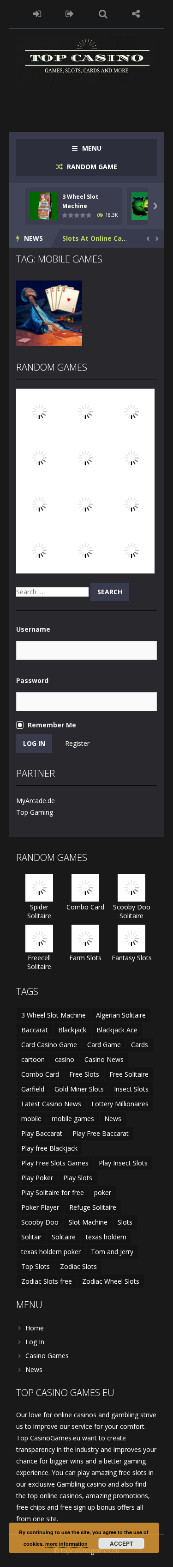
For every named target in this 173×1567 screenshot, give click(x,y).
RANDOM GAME (91, 166)
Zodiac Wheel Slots (110, 1281)
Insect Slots (131, 1089)
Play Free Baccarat (100, 1133)
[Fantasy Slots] (85, 503)
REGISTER (70, 14)
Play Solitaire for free (52, 1192)
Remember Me (52, 724)
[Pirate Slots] (39, 411)
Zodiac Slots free (46, 1281)
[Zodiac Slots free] (131, 411)
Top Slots (35, 1266)
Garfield (32, 1089)
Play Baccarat (41, 1133)
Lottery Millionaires (120, 1103)
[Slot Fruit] (39, 549)
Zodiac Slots (78, 1266)
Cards (139, 1044)
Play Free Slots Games (55, 1162)
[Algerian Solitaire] (85, 411)
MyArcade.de (35, 800)
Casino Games (47, 1355)
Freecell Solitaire (39, 962)
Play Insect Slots (123, 1162)
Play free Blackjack (49, 1148)
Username (33, 629)
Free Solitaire (129, 1074)
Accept (121, 1543)
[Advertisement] (94, 101)
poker (102, 1192)
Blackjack (72, 1029)
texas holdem (106, 1236)
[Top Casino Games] (86, 58)
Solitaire (64, 1236)
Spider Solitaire (39, 911)
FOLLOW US (136, 14)
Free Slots (84, 1074)
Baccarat (34, 1029)
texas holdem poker (51, 1251)
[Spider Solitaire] (131, 503)
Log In (34, 1341)
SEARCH (103, 14)
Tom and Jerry (112, 1251)
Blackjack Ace (116, 1029)
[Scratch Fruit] (39, 503)
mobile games (73, 1118)
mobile (31, 1118)
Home (34, 1327)
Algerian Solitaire (121, 1015)
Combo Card (85, 906)
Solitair (31, 1236)
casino (64, 1059)
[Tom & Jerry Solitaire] (85, 549)
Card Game (104, 1044)
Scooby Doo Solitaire (131, 911)
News (112, 1118)
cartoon (33, 1059)
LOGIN (37, 14)
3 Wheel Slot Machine (53, 1015)
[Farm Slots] (85, 937)
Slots (125, 1222)
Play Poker (37, 1177)
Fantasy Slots (132, 957)
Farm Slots (85, 957)
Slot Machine (88, 1222)
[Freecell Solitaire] (39, 937)
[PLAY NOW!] (44, 205)
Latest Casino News (51, 1103)
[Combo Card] (85, 887)
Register (77, 743)
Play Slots (77, 1177)
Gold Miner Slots (79, 1089)
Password (32, 680)
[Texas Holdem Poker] (131, 549)
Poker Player (40, 1207)
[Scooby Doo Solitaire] (85, 457)
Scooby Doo (40, 1222)
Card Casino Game (49, 1044)
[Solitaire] (39, 457)
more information (66, 1543)
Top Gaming (34, 812)
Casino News (104, 1059)
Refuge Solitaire (92, 1207)
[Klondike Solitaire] (131, 457)
